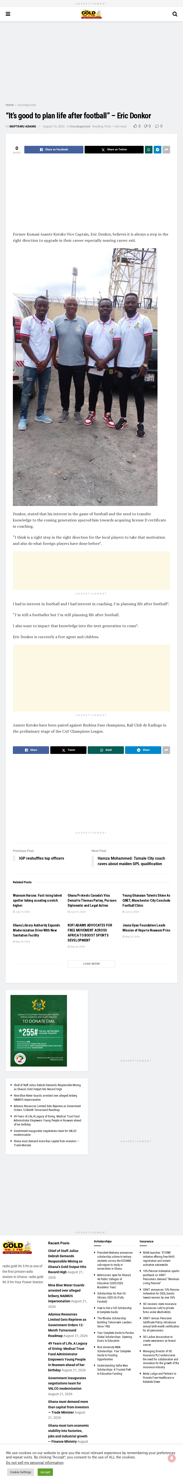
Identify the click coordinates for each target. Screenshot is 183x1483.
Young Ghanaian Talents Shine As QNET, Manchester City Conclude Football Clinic (146, 900)
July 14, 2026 (22, 911)
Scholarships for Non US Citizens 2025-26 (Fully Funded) (111, 1297)
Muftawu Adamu (23, 126)
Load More (91, 963)
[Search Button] (175, 14)
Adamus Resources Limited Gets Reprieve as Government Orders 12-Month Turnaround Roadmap (67, 1325)
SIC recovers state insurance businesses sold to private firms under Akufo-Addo (159, 1308)
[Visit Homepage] (91, 14)
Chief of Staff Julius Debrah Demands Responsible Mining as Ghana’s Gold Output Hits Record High (67, 1261)
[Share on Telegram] (157, 149)
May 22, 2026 (132, 936)
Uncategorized (26, 105)
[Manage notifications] (172, 1458)
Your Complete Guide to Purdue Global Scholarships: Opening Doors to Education (115, 1337)
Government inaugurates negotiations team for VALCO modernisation (67, 1383)
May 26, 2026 (22, 941)
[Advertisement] (91, 61)
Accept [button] (45, 1472)
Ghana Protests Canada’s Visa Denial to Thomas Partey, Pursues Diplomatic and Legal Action (92, 900)
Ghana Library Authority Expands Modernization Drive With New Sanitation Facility (36, 930)
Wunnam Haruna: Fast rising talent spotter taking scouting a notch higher (37, 900)
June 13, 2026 (78, 911)
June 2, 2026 (132, 911)
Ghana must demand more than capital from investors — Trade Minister (68, 1407)
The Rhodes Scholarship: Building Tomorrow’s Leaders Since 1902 (114, 1322)
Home (10, 105)
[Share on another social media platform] (166, 149)
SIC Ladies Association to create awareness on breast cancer (159, 1341)
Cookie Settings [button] (20, 1472)
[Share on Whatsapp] (148, 149)
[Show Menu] (8, 14)
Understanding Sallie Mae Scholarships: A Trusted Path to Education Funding (114, 1369)
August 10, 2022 (54, 126)
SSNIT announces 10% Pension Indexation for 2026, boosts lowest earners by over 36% (161, 1293)
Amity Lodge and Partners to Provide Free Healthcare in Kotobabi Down (159, 1377)
